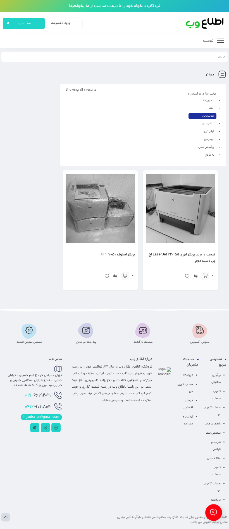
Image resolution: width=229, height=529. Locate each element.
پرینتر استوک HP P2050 (118, 255)
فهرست (208, 41)
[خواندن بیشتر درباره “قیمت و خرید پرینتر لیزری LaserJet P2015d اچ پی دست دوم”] (205, 276)
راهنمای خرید (213, 424)
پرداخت (216, 500)
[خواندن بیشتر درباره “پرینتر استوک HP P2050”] (125, 276)
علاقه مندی (214, 458)
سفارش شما (213, 433)
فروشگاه (188, 375)
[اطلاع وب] (205, 23)
